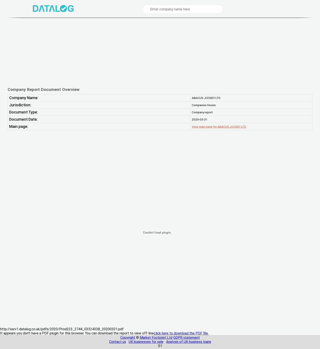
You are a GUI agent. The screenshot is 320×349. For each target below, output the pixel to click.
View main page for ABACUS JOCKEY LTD (219, 126)
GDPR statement (186, 338)
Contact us (117, 342)
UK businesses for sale (146, 342)
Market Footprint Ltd (156, 338)
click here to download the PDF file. (181, 333)
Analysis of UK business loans (188, 342)
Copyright (127, 338)
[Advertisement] (146, 52)
